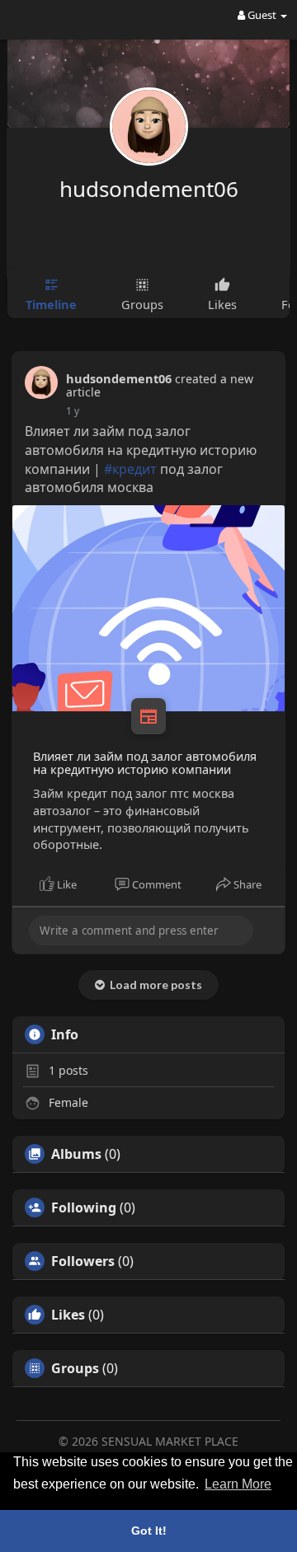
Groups (75, 1368)
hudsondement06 (148, 189)
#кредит (130, 469)
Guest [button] (262, 14)
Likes (68, 1314)
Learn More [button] (238, 1484)
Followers (83, 1261)
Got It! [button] (149, 1530)
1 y (72, 411)
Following (83, 1207)
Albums (76, 1153)
